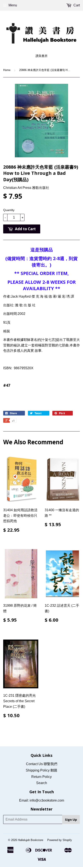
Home (6, 70)
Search (41, 783)
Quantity (8, 210)
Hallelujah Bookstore (30, 840)
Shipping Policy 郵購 (41, 770)
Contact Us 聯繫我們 (41, 764)
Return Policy (41, 777)
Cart (76, 5)
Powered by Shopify (59, 840)
